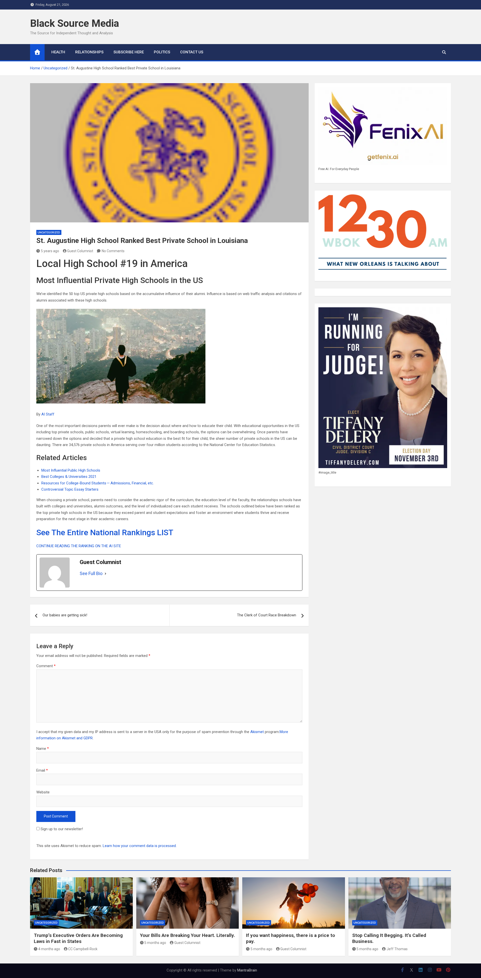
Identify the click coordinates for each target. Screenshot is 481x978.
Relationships (89, 52)
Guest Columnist (80, 251)
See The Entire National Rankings (95, 532)
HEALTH (58, 52)
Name (42, 748)
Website (43, 792)
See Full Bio (91, 573)
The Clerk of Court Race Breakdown (266, 615)
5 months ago (155, 943)
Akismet (257, 732)
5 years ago (50, 251)
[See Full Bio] (105, 574)
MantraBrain (247, 970)
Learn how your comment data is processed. (140, 846)
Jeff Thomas (397, 949)
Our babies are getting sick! (65, 615)
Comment (46, 666)
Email (42, 770)
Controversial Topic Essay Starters (69, 489)
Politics (162, 52)
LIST (165, 532)
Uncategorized (49, 232)
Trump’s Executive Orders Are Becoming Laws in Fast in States (78, 938)
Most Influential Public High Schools (70, 470)
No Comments (113, 251)
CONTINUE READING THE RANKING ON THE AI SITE (78, 546)
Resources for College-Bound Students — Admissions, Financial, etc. (97, 483)
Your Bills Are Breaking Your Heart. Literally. (187, 935)
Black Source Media (74, 23)
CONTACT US (191, 52)
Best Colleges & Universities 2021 (68, 476)
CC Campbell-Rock (82, 949)
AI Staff (47, 414)
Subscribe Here (128, 52)
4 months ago (49, 949)
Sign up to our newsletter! (62, 829)
